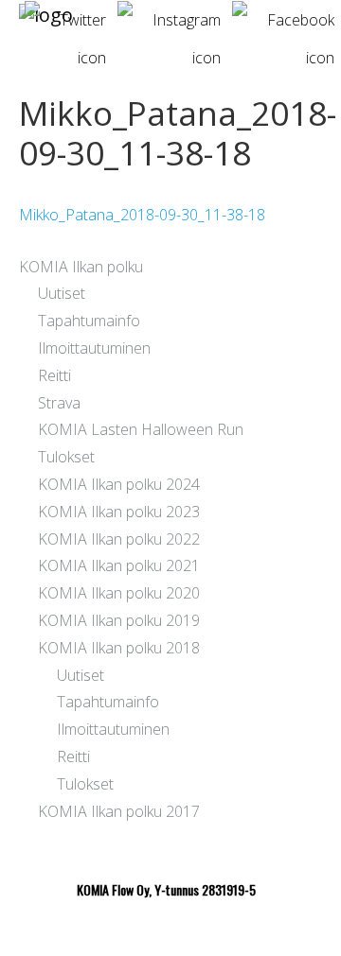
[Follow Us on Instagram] (169, 12)
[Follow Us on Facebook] (283, 12)
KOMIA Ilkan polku (81, 266)
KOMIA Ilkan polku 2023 (119, 511)
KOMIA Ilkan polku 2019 (119, 620)
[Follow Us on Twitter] (65, 12)
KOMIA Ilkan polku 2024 (119, 484)
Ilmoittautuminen (94, 348)
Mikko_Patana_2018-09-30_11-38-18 (142, 214)
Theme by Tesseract (159, 927)
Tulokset (66, 456)
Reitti (54, 375)
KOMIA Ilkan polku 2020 (119, 592)
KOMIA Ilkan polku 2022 (119, 539)
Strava (59, 402)
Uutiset (61, 293)
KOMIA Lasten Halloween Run (140, 429)
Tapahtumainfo (89, 320)
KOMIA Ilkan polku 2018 (119, 647)
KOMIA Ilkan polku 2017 (119, 811)
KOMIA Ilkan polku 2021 (119, 565)
